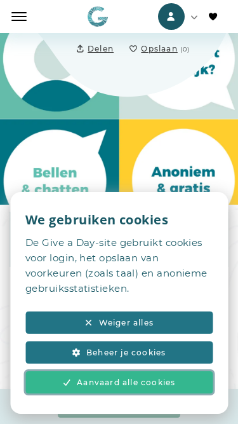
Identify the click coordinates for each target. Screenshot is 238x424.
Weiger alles (126, 322)
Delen (101, 48)
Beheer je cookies (126, 352)
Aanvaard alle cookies (126, 382)
